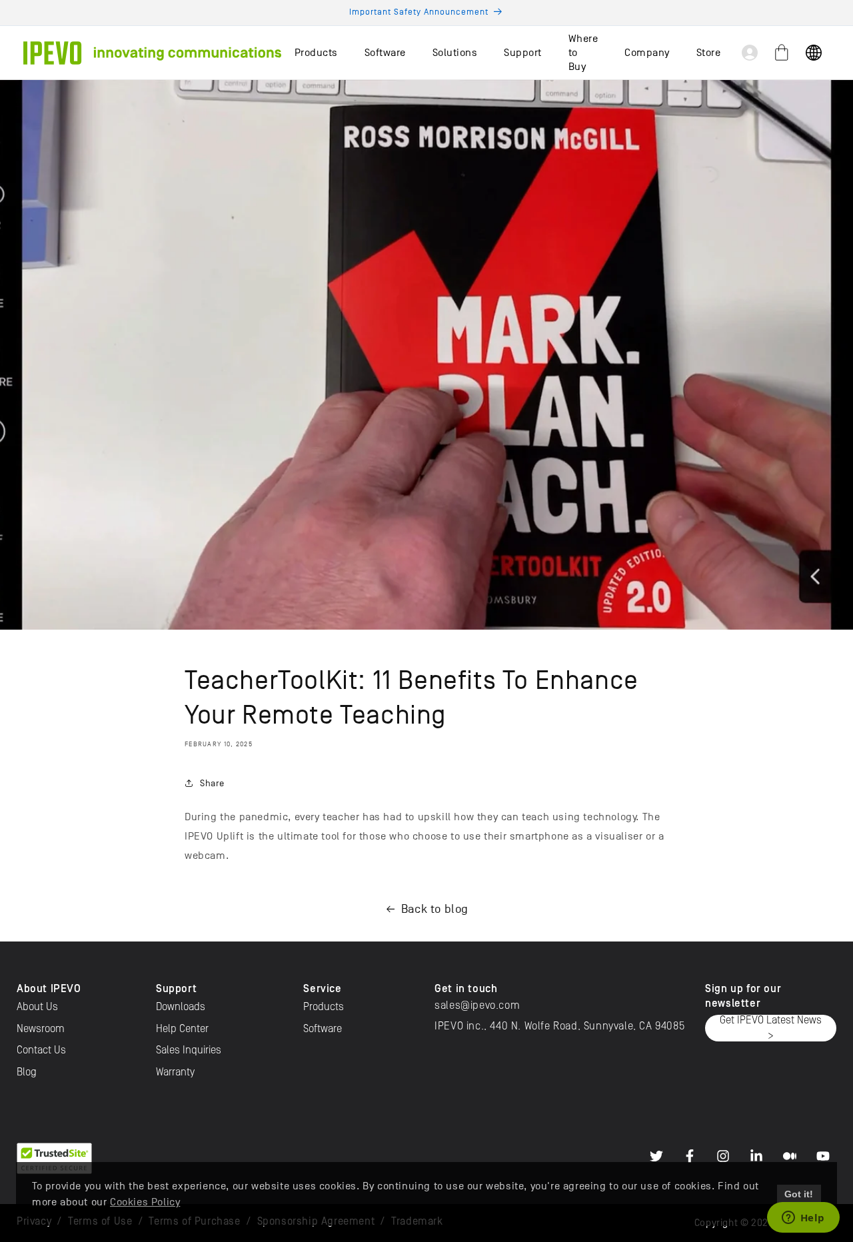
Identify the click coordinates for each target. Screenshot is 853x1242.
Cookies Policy (145, 1202)
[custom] (656, 1156)
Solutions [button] (455, 53)
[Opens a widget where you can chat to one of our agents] (803, 1218)
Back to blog (434, 909)
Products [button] (316, 53)
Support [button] (523, 53)
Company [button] (647, 53)
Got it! (798, 1194)
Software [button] (385, 53)
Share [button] (212, 783)
